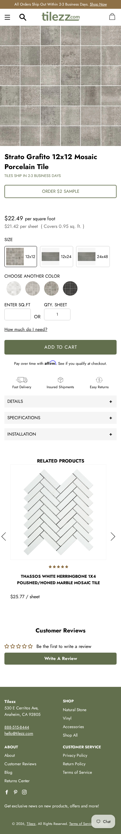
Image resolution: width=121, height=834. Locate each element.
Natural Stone (74, 710)
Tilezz (31, 823)
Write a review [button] (60, 658)
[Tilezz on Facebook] (7, 792)
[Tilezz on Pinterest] (16, 792)
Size (8, 239)
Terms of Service (77, 772)
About (9, 755)
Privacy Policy (75, 755)
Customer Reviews (20, 764)
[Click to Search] (23, 17)
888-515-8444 (16, 727)
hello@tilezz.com (18, 733)
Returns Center (17, 781)
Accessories (73, 727)
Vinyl (67, 718)
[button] (14, 288)
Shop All (70, 735)
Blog (8, 772)
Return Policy (74, 764)
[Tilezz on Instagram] (25, 792)
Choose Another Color (32, 276)
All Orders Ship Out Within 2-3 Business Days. (60, 4)
